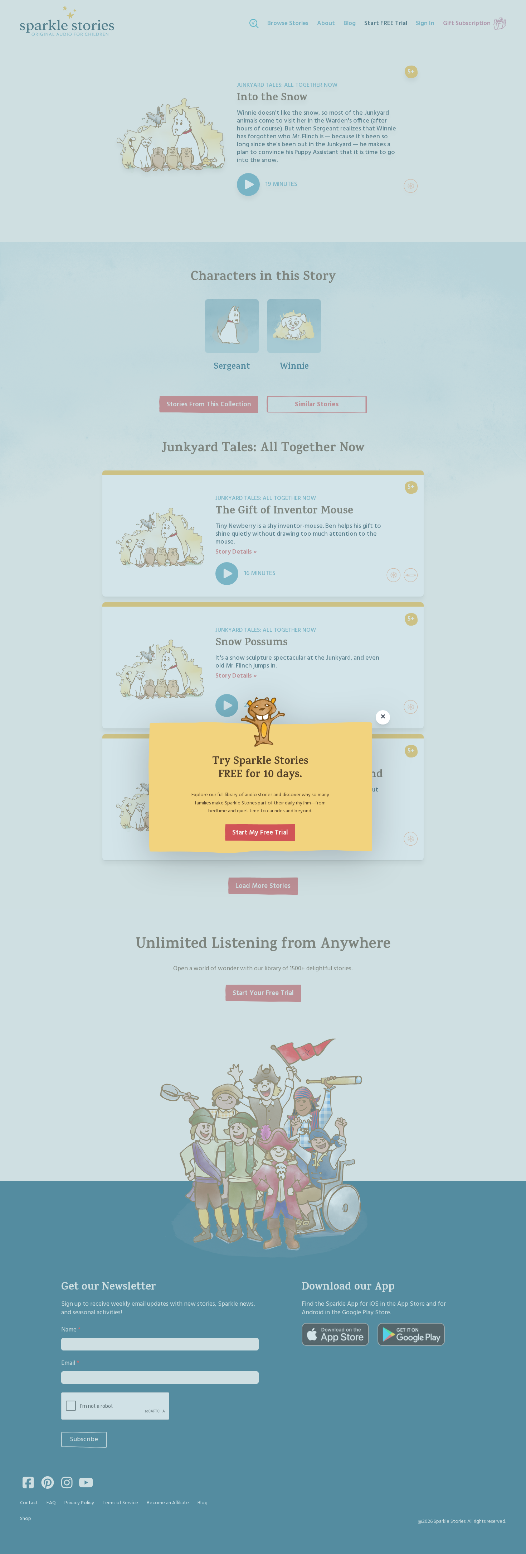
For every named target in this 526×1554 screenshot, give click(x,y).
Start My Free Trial (260, 832)
